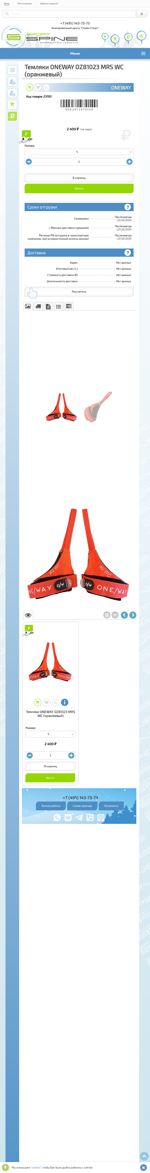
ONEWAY (121, 87)
